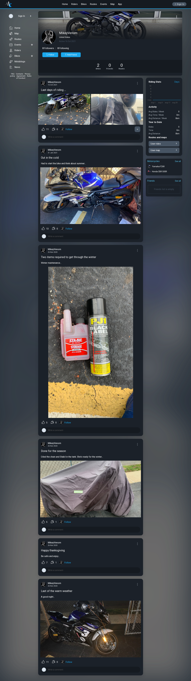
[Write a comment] (90, 137)
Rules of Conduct (23, 77)
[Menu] (176, 17)
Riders (74, 4)
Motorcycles (153, 161)
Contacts (19, 74)
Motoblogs (19, 61)
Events (103, 4)
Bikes (84, 4)
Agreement (20, 76)
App (120, 4)
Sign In (180, 4)
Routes (93, 4)
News (17, 67)
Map (112, 4)
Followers (48, 48)
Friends (151, 180)
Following (63, 48)
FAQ (12, 74)
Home (65, 4)
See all (178, 161)
